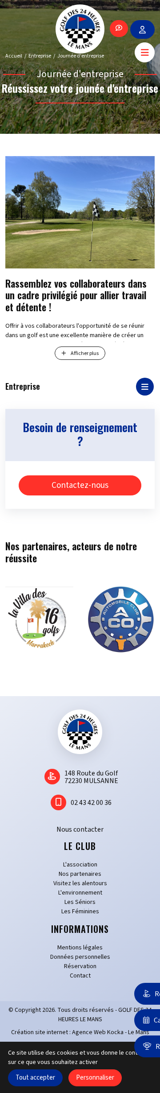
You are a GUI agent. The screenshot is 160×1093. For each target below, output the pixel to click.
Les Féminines (80, 911)
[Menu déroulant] (145, 387)
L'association (80, 864)
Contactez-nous (80, 485)
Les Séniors (80, 902)
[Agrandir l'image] (80, 212)
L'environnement (80, 892)
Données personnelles (80, 957)
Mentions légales (80, 947)
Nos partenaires (80, 874)
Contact (80, 975)
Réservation (80, 966)
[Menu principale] (145, 52)
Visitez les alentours (80, 883)
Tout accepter (35, 1077)
